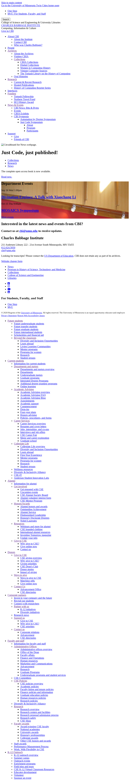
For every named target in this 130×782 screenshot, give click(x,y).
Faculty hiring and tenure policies (37, 689)
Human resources (29, 660)
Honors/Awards (22, 503)
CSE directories (28, 592)
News (10, 166)
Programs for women (30, 352)
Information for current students (30, 363)
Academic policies (29, 686)
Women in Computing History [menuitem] (35, 68)
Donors (11, 552)
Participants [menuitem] (32, 130)
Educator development (25, 772)
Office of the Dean (29, 652)
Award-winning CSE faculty (34, 726)
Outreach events (22, 760)
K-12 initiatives (28, 609)
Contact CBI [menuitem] (20, 42)
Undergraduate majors (31, 375)
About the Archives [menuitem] (23, 53)
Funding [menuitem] (12, 93)
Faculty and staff (16, 640)
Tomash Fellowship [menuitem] (24, 96)
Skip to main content (11, 2)
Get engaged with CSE (31, 489)
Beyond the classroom (25, 338)
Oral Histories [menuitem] (21, 76)
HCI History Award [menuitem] (24, 102)
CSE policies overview (31, 683)
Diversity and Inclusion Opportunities (39, 340)
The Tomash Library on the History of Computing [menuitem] (45, 73)
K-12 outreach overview (26, 755)
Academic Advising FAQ (33, 395)
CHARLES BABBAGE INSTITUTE (20, 25)
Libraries (12, 278)
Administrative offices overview (36, 649)
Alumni (11, 480)
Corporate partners (17, 595)
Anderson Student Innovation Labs (31, 478)
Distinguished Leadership (33, 515)
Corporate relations (29, 632)
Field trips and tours (24, 766)
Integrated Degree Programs (34, 380)
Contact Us (19, 586)
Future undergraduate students (29, 323)
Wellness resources (23, 469)
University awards (29, 732)
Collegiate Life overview (32, 446)
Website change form (11, 261)
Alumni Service (28, 512)
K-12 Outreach (15, 752)
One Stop (12, 11)
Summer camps (21, 758)
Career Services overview (33, 423)
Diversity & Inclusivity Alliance (30, 472)
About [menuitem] (30, 125)
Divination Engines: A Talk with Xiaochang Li (38, 197)
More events (7, 217)
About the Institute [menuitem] (23, 39)
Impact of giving (28, 572)
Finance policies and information (36, 692)
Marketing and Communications (36, 663)
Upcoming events (29, 492)
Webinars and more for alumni (35, 526)
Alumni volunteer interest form (35, 498)
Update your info (28, 538)
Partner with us (21, 606)
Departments (26, 372)
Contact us (25, 549)
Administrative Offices (25, 646)
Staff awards (20, 743)
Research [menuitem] (12, 79)
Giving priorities (28, 563)
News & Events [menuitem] (15, 105)
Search (6, 19)
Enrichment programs (25, 763)
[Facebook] (9, 283)
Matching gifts (27, 580)
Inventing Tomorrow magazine (35, 535)
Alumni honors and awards (33, 506)
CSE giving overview (31, 558)
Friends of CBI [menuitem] (21, 139)
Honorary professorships (32, 735)
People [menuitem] (11, 48)
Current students (16, 360)
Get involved (20, 486)
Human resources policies (33, 698)
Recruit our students (24, 600)
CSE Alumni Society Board (34, 495)
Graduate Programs (30, 672)
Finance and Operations (32, 658)
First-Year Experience (31, 455)
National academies (30, 729)
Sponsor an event (22, 778)
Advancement (27, 635)
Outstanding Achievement (33, 509)
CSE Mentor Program (31, 500)
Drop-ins (24, 409)
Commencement (28, 406)
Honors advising (28, 415)
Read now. (6, 176)
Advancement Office (30, 589)
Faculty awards (21, 723)
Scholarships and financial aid (29, 335)
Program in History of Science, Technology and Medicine (36, 269)
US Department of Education (58, 255)
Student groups (27, 358)
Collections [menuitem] (19, 59)
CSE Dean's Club (29, 566)
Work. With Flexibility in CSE (29, 749)
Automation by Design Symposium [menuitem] (38, 119)
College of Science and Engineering (26, 275)
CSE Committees (22, 678)
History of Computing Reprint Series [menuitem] (32, 88)
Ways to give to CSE (30, 578)
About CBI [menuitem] (13, 36)
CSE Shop (25, 720)
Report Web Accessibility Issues (31, 315)
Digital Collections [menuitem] (29, 65)
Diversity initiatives (30, 612)
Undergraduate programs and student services (43, 675)
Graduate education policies (34, 695)
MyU (10, 307)
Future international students (28, 332)
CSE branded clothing (31, 529)
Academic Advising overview (35, 392)
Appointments (27, 400)
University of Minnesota (31, 312)
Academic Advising (24, 389)
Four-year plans (28, 412)
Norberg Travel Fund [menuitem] (24, 99)
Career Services (22, 420)
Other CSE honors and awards (35, 740)
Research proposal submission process (39, 715)
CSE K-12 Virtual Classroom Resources (34, 769)
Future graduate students (26, 329)
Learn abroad (27, 343)
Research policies (29, 700)
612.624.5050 (8, 247)
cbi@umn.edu (8, 250)
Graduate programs (29, 378)
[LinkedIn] (9, 292)
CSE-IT (18, 475)
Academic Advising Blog (33, 398)
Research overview (29, 709)
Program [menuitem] (31, 128)
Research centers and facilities (35, 712)
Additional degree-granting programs (38, 383)
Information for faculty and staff (30, 643)
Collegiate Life (21, 443)
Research (12, 163)
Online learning (28, 386)
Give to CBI (7, 31)
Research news (21, 615)
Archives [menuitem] (12, 50)
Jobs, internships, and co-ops (34, 429)
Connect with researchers (26, 603)
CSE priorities (27, 626)
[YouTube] (9, 289)
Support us (19, 618)
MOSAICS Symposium (20, 210)
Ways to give (20, 575)
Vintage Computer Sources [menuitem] (33, 70)
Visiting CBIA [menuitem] (21, 56)
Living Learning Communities (35, 346)
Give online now (28, 546)
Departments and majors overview (37, 369)
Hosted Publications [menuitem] (24, 85)
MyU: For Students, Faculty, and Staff (27, 13)
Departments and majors (26, 366)
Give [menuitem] (16, 136)
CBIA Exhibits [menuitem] (21, 113)
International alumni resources (35, 532)
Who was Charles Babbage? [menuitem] (28, 45)
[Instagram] (9, 286)
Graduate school (28, 440)
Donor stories (27, 569)
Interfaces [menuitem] (12, 90)
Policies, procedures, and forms (36, 418)
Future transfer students (25, 326)
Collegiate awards (29, 738)
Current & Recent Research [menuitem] (28, 82)
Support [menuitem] (12, 133)
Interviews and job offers (32, 432)
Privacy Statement (9, 315)
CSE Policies (20, 680)
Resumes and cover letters (33, 426)
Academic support (29, 403)
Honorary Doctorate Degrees (34, 518)
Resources (19, 523)
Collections (13, 160)
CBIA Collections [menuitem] (29, 62)
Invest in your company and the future (33, 598)
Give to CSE (20, 540)
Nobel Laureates (28, 520)
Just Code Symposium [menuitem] (31, 122)
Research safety (28, 718)
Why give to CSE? (29, 543)
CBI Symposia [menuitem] (21, 116)
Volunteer (19, 775)
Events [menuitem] (17, 110)
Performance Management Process (31, 746)
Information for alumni (25, 483)
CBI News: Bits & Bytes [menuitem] (26, 108)
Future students (15, 320)
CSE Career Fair (28, 435)
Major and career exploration (34, 438)
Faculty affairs (27, 655)
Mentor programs (29, 349)
